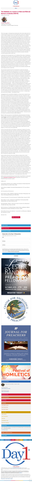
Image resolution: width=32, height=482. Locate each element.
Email (3, 237)
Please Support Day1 (5, 228)
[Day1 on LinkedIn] (17, 6)
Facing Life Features (5, 381)
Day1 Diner (3, 418)
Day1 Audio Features (5, 409)
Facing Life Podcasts (5, 397)
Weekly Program (7, 480)
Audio (17, 480)
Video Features (4, 414)
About (2, 480)
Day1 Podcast (4, 425)
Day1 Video (4, 412)
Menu (16, 8)
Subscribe (16, 253)
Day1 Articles (4, 400)
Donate (30, 480)
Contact (25, 480)
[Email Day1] (18, 6)
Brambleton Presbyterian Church (10, 177)
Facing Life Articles (5, 394)
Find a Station (4, 435)
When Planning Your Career (6, 388)
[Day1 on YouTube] (15, 6)
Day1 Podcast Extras (5, 407)
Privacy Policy (3, 478)
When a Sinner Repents (5, 391)
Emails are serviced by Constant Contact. (13, 251)
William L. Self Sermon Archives (7, 432)
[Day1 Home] (16, 2)
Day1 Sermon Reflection (5, 422)
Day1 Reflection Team (5, 420)
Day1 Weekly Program (5, 405)
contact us (20, 472)
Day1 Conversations (5, 416)
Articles (13, 480)
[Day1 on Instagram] (14, 6)
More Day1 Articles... (16, 217)
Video (21, 480)
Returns (11, 478)
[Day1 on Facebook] (13, 6)
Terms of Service (7, 478)
